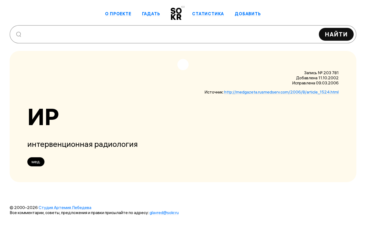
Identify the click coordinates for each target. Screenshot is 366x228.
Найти (336, 34)
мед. (36, 161)
